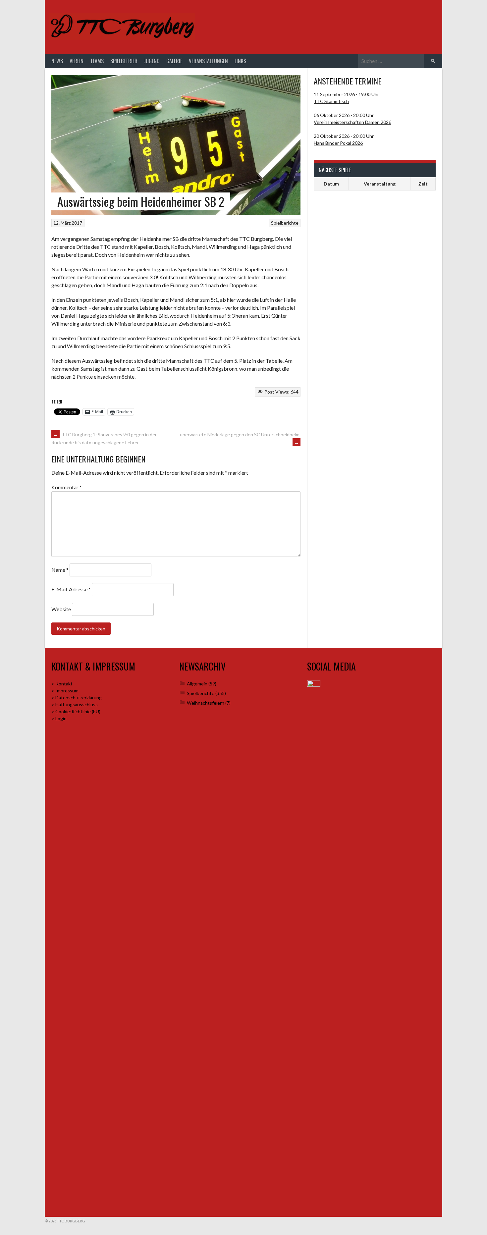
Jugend (152, 61)
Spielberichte (284, 223)
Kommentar (66, 487)
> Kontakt (62, 683)
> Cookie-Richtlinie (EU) (75, 711)
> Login (59, 718)
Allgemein (197, 683)
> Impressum (65, 690)
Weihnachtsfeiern (205, 703)
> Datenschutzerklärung (76, 697)
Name (60, 569)
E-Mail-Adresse (71, 589)
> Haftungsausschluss (74, 704)
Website (61, 609)
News (57, 61)
